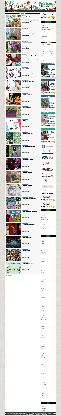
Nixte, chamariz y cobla (27, 133)
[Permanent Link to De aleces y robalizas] (13, 190)
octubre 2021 (43, 342)
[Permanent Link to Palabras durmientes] (13, 112)
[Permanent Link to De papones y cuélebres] (13, 164)
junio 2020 (42, 371)
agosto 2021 (42, 346)
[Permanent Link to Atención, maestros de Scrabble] (13, 216)
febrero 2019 (43, 400)
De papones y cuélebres (27, 159)
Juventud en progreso (27, 172)
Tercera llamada (26, 16)
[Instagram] (54, 11)
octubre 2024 (43, 277)
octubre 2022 (43, 321)
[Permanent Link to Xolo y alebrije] (13, 73)
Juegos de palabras (25, 28)
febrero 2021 (43, 357)
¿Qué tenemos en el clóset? (28, 224)
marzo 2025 (42, 268)
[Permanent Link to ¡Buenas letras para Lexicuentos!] (13, 60)
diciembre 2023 (43, 295)
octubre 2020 (43, 364)
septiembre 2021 (43, 344)
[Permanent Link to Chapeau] (13, 125)
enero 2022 (42, 337)
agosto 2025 (42, 259)
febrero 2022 (43, 335)
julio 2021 (42, 348)
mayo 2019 (42, 395)
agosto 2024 (42, 281)
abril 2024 (42, 288)
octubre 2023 (43, 299)
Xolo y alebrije (25, 68)
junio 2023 (42, 306)
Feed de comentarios (44, 408)
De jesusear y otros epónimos (29, 81)
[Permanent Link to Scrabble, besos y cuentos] (13, 268)
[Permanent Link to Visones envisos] (13, 255)
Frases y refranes (43, 217)
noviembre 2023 (43, 297)
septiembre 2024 (43, 279)
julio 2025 (42, 261)
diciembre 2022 (43, 317)
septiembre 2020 (43, 366)
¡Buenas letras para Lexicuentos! (29, 55)
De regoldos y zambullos (27, 42)
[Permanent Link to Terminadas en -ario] (13, 242)
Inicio (6, 11)
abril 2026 (42, 245)
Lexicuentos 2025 (10, 11)
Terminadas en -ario (27, 237)
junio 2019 (42, 393)
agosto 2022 (42, 324)
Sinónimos (42, 233)
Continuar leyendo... (25, 22)
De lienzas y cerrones (49, 60)
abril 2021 (42, 353)
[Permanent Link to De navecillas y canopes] (13, 34)
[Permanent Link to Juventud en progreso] (13, 177)
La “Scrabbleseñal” (47, 58)
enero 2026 (42, 250)
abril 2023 (42, 310)
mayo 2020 (42, 373)
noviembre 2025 (43, 254)
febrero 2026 (43, 248)
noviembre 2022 (43, 319)
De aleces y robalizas (27, 185)
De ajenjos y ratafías (27, 94)
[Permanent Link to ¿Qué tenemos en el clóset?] (13, 229)
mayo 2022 (42, 330)
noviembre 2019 (43, 384)
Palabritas (42, 230)
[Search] (55, 11)
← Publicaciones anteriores (9, 275)
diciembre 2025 (43, 252)
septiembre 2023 (43, 301)
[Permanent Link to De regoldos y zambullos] (13, 47)
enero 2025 (42, 272)
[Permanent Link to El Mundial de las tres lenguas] (13, 151)
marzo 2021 (42, 355)
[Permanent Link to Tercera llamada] (13, 21)
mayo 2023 (42, 308)
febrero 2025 (43, 270)
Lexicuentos (24, 15)
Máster (42, 226)
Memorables (42, 228)
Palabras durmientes (27, 107)
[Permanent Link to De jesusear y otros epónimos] (13, 86)
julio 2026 (42, 239)
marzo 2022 (42, 333)
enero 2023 (42, 315)
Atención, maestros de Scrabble (29, 211)
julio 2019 (42, 391)
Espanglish (42, 215)
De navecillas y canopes (27, 29)
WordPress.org (43, 410)
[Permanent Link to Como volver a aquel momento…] (13, 203)
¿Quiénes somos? (16, 11)
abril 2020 (42, 375)
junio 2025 (42, 263)
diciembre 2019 (43, 382)
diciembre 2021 (43, 339)
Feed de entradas (43, 406)
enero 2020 (42, 380)
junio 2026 (42, 241)
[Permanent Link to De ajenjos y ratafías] (13, 99)
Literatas (42, 224)
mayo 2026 (42, 243)
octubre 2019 (43, 386)
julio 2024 (42, 283)
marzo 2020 (42, 377)
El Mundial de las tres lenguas (28, 146)
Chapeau (24, 120)
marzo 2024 (42, 290)
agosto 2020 (42, 368)
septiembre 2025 (43, 257)
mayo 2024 (42, 286)
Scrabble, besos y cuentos (28, 263)
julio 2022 (42, 326)
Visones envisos (26, 250)
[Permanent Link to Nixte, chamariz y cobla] (13, 138)
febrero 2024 (43, 292)
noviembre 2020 (43, 362)
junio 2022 (42, 328)
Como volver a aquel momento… (29, 198)
